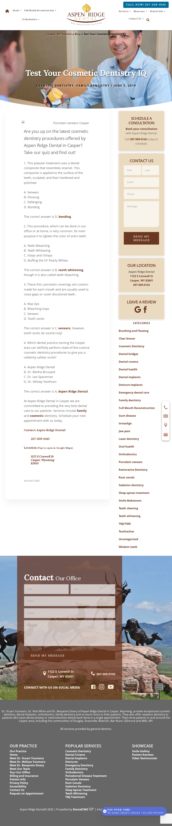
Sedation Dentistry (78, 786)
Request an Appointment (27, 793)
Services (123, 11)
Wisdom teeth (128, 547)
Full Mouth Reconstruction (137, 408)
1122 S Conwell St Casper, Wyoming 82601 (42, 460)
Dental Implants (76, 758)
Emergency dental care (134, 392)
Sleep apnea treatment (134, 493)
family (82, 411)
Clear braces (127, 338)
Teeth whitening (129, 516)
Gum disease (127, 416)
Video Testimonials (144, 758)
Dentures (71, 762)
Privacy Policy (19, 783)
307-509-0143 (40, 439)
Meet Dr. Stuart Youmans (27, 758)
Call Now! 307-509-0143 (146, 4)
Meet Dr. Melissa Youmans (27, 762)
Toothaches (126, 531)
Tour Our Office (20, 772)
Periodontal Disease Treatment (86, 776)
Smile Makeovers (130, 500)
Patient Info (156, 11)
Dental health (128, 369)
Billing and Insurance (24, 776)
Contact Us (135, 18)
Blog (78, 34)
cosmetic (37, 416)
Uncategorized (128, 539)
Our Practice (18, 751)
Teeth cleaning (128, 508)
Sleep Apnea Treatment (80, 790)
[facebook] (93, 688)
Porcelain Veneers (77, 779)
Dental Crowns (75, 755)
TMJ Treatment (75, 797)
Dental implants (130, 377)
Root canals (127, 477)
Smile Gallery (141, 751)
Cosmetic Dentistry (55, 85)
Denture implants (131, 385)
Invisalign (125, 423)
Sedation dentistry (131, 485)
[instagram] (101, 689)
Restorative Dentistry (133, 470)
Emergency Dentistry (79, 765)
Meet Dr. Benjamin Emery (27, 765)
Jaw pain (124, 431)
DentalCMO (81, 809)
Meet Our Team (20, 769)
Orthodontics (128, 454)
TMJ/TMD (125, 524)
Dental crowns (128, 362)
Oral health (126, 446)
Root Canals (73, 783)
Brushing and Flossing (133, 331)
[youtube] (111, 688)
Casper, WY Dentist (59, 34)
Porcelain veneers (130, 462)
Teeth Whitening (76, 793)
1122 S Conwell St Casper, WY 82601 (61, 673)
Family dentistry (93, 85)
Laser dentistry (129, 439)
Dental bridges (128, 354)
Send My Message (141, 238)
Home (14, 755)
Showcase (139, 11)
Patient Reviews (143, 755)
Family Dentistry (76, 769)
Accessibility (18, 786)
